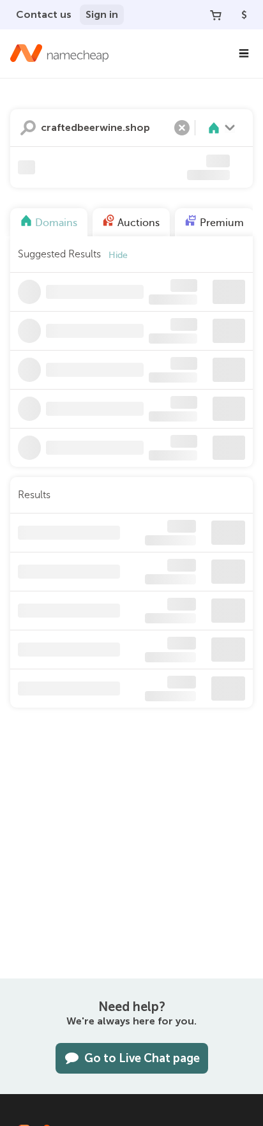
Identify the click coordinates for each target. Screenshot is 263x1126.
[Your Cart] (216, 15)
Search (28, 127)
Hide (118, 255)
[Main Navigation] (244, 54)
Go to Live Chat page (142, 1058)
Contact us (43, 14)
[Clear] (182, 127)
